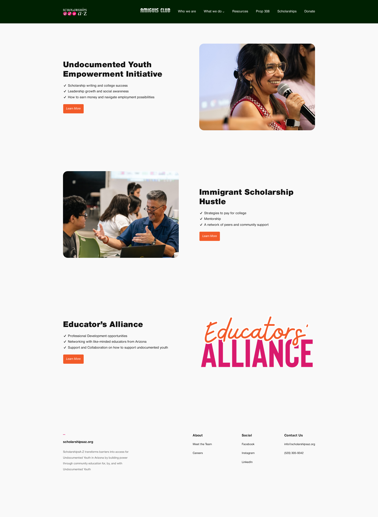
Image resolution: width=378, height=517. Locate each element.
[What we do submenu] (223, 12)
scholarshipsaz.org (78, 442)
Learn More (73, 108)
